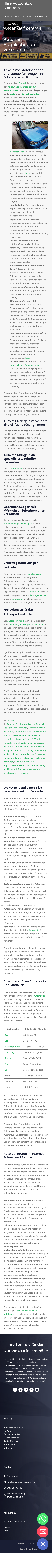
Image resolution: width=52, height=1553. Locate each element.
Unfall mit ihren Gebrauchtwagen (25, 365)
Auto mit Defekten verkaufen (21, 724)
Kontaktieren (35, 1378)
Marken (27, 173)
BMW (7, 1041)
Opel (7, 1070)
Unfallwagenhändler (36, 595)
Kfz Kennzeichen (11, 1437)
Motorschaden (17, 152)
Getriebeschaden (30, 94)
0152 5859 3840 (14, 1488)
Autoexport (33, 592)
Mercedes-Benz (12, 1046)
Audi (7, 1035)
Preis (27, 358)
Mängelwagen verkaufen (28, 769)
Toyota (8, 1058)
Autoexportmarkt (15, 621)
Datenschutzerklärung (28, 1549)
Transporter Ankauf (12, 1434)
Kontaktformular (11, 1441)
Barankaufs (33, 930)
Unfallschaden (34, 574)
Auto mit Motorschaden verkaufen (30, 731)
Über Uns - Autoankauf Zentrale (17, 1522)
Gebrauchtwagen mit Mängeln (18, 523)
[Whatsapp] (42, 1519)
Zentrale (23, 83)
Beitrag (10, 720)
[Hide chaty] (42, 1544)
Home (7, 16)
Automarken (39, 996)
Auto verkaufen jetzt (13, 1427)
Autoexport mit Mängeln (24, 750)
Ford (7, 1064)
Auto (12, 94)
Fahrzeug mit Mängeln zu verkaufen (27, 624)
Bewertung (17, 599)
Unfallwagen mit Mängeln (16, 773)
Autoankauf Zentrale (22, 28)
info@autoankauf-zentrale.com (21, 1482)
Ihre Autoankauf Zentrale (19, 5)
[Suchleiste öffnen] (48, 28)
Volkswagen (10, 1052)
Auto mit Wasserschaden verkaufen (20, 735)
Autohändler (16, 468)
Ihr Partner (8, 1431)
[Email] (42, 1531)
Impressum (8, 1527)
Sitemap (7, 1531)
